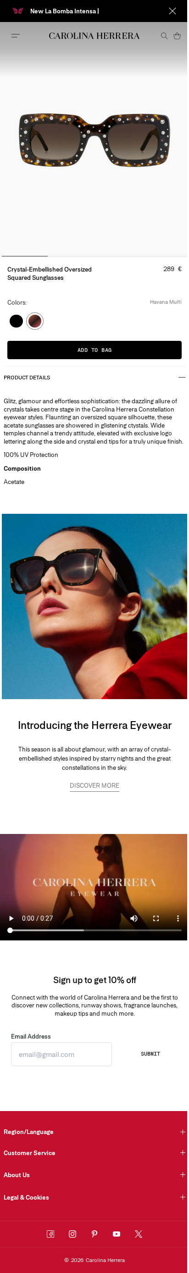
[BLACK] (16, 321)
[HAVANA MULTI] (35, 321)
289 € (172, 269)
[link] (94, 787)
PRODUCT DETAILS (27, 377)
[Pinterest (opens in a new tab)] (94, 1234)
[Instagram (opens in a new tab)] (72, 1234)
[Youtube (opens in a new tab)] (116, 1234)
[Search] (164, 35)
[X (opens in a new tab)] (138, 1234)
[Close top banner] (172, 11)
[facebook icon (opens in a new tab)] (50, 1234)
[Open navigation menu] (15, 36)
